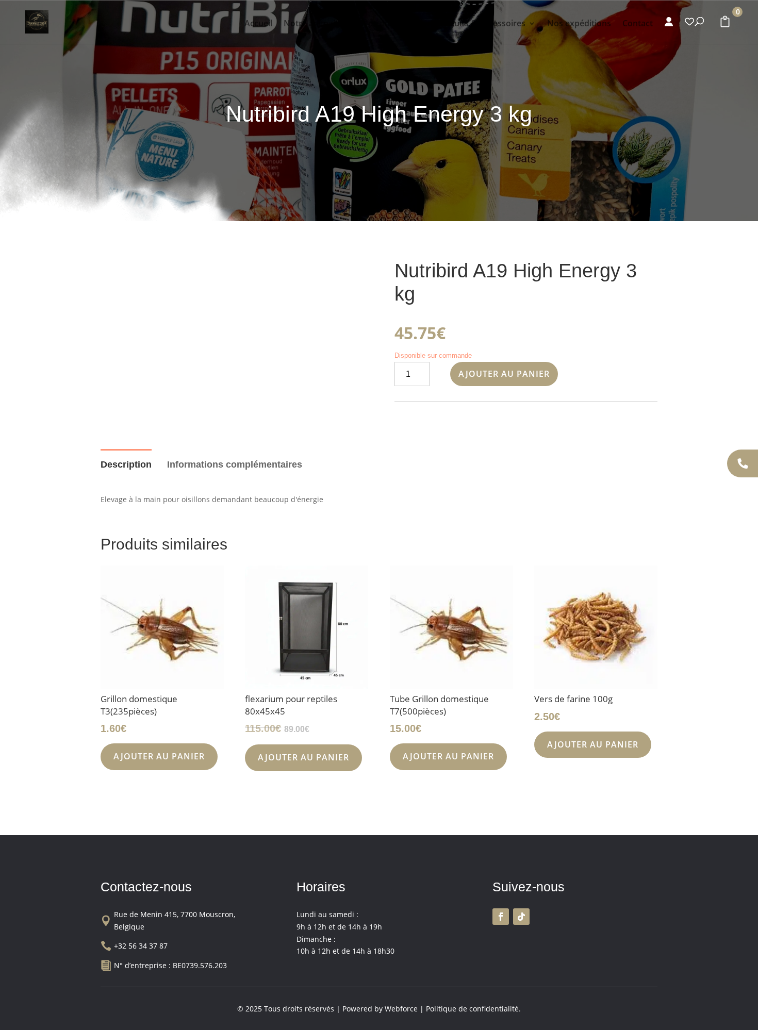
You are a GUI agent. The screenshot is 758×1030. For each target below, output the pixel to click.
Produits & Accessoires (480, 24)
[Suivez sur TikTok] (521, 916)
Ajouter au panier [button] (159, 756)
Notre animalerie (317, 24)
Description (126, 464)
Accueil (258, 24)
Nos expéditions (579, 24)
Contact (637, 24)
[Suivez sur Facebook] (500, 916)
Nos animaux (387, 24)
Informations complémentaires (234, 464)
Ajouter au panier (504, 373)
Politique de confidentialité (472, 1009)
